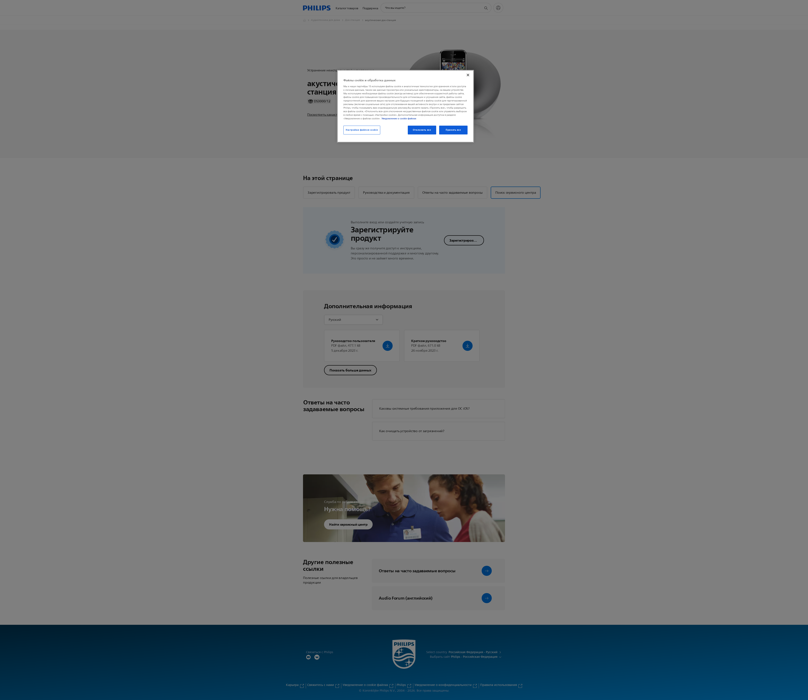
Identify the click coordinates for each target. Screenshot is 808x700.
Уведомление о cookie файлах (398, 118)
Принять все (453, 130)
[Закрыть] (468, 75)
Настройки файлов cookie (362, 130)
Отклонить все (422, 130)
